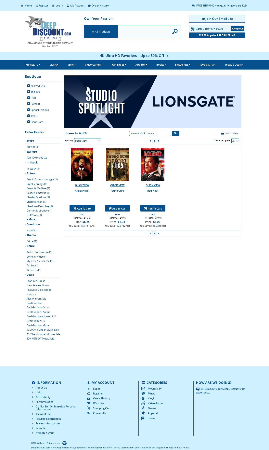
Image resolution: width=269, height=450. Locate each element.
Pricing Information (48, 423)
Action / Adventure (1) (39, 252)
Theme (31, 235)
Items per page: (222, 140)
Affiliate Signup (45, 432)
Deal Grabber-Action (38, 307)
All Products (102, 31)
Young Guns (117, 190)
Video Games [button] (93, 64)
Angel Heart (82, 190)
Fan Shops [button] (118, 64)
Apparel (153, 413)
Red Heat (152, 190)
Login (96, 388)
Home (28, 5)
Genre (31, 246)
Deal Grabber (34, 303)
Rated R (35, 104)
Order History (100, 5)
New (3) (31, 230)
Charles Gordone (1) (38, 197)
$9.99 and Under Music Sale (43, 329)
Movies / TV (155, 388)
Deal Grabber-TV (36, 321)
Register (43, 5)
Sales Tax (41, 428)
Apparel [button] (140, 64)
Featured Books (36, 281)
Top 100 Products (37, 157)
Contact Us (99, 413)
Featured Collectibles (39, 289)
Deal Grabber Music (38, 325)
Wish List (98, 403)
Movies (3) (33, 146)
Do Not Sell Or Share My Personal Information (56, 408)
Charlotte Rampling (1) (40, 206)
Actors (31, 173)
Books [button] (160, 64)
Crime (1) (32, 241)
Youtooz (31, 294)
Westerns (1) (34, 270)
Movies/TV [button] (32, 64)
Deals (30, 274)
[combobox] (87, 140)
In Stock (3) (33, 168)
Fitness (152, 408)
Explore (32, 151)
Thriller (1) (32, 265)
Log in (59, 5)
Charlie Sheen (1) (36, 201)
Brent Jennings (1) (37, 184)
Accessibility (43, 397)
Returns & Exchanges (48, 418)
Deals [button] (233, 64)
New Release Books (38, 285)
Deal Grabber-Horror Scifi (41, 316)
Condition (33, 224)
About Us (41, 387)
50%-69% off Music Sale (40, 338)
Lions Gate (37, 122)
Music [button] (53, 64)
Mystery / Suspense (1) (40, 261)
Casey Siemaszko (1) (38, 193)
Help (38, 392)
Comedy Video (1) (37, 256)
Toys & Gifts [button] (206, 64)
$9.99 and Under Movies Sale (43, 334)
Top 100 (35, 92)
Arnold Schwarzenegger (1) (42, 179)
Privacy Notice (44, 401)
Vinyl (151, 398)
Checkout (237, 28)
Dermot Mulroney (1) (39, 210)
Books (151, 418)
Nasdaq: (50, 46)
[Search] (175, 31)
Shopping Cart (101, 408)
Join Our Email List (219, 19)
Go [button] (175, 133)
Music (151, 393)
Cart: (209, 29)
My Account (77, 5)
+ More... (32, 219)
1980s (34, 116)
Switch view (231, 133)
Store (30, 140)
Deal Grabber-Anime (38, 312)
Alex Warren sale (36, 298)
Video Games (156, 403)
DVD (33, 98)
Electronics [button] (181, 64)
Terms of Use (43, 414)
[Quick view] (82, 185)
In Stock (32, 162)
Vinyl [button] (71, 64)
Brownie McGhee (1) (38, 188)
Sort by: (69, 140)
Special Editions (40, 110)
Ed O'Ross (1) (34, 215)
